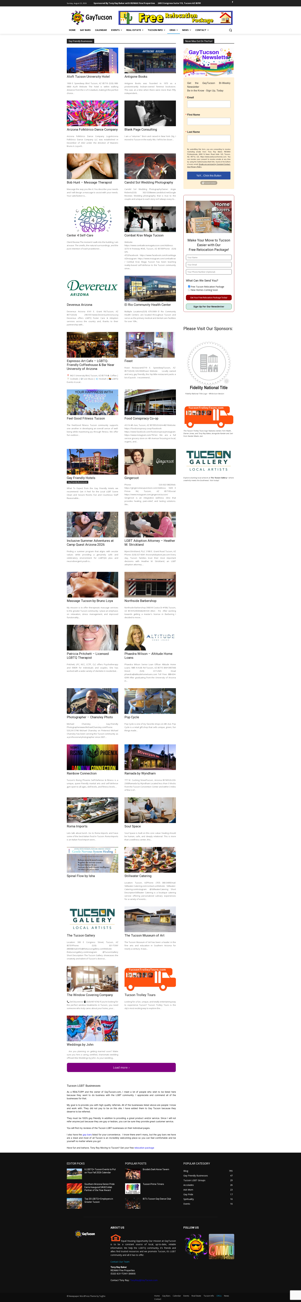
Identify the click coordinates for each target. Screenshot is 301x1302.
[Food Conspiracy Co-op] (150, 402)
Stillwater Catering (137, 876)
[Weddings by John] (92, 1028)
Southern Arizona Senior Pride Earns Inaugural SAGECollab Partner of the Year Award (99, 1187)
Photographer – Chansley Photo (90, 717)
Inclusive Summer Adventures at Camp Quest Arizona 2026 (90, 542)
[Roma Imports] (92, 810)
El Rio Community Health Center (147, 305)
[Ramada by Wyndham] (150, 757)
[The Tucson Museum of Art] (150, 919)
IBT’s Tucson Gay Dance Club (157, 1199)
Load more (120, 1067)
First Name (193, 114)
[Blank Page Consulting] (150, 113)
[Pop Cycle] (150, 701)
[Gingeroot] (150, 462)
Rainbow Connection (82, 773)
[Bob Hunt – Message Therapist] (92, 166)
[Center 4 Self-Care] (92, 219)
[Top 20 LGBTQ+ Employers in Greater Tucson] (74, 1203)
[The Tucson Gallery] (92, 919)
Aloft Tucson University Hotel (88, 76)
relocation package (144, 1147)
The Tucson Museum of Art (144, 935)
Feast (128, 361)
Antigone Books (135, 76)
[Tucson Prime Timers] (132, 1188)
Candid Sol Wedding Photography (148, 182)
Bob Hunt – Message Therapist (89, 182)
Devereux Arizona (79, 305)
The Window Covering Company (90, 995)
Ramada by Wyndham (140, 773)
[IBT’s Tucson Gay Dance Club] (132, 1203)
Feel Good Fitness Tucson (86, 418)
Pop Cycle (131, 717)
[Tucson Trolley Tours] (150, 979)
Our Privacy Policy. (194, 166)
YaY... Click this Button (208, 175)
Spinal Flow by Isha (81, 876)
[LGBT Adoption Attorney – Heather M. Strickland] (150, 524)
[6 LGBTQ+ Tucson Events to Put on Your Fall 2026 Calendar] (74, 1174)
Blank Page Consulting (140, 129)
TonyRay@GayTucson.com (144, 1280)
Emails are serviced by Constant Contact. (214, 164)
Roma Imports (77, 826)
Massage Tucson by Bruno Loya (90, 601)
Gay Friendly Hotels (81, 478)
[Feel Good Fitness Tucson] (92, 402)
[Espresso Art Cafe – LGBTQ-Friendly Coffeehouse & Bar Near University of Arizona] (92, 345)
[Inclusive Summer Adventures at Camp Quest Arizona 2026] (92, 524)
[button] (230, 30)
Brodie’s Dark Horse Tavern (156, 1169)
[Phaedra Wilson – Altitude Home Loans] (150, 637)
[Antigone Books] (150, 60)
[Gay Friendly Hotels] (92, 462)
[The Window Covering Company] (92, 979)
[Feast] (150, 345)
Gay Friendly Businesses (77, 482)
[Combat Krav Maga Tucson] (150, 219)
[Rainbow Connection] (92, 757)
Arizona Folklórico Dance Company (92, 129)
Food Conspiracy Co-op (141, 418)
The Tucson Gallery (81, 935)
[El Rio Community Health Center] (150, 288)
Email (190, 97)
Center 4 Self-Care (80, 235)
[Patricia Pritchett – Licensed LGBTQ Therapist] (92, 637)
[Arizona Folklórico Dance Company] (92, 113)
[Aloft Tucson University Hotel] (92, 60)
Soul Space (132, 826)
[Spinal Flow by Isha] (92, 860)
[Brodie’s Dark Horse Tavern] (132, 1174)
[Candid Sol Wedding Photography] (150, 166)
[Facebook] (232, 2)
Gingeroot (131, 478)
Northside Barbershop (140, 601)
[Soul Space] (150, 810)
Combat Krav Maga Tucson (144, 235)
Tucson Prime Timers (153, 1184)
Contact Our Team (120, 1261)
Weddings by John (80, 1044)
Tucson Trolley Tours (140, 995)
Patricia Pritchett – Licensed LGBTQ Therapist (88, 656)
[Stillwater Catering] (150, 860)
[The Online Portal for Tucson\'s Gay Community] (92, 18)
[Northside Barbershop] (150, 585)
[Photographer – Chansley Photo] (92, 701)
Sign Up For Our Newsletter (208, 306)
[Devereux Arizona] (92, 288)
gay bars (87, 1134)
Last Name (193, 132)
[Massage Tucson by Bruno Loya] (92, 585)
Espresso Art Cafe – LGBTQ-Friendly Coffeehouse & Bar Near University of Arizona (90, 365)
